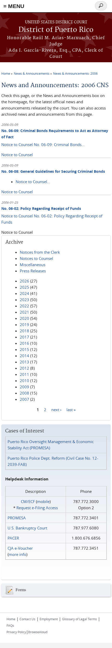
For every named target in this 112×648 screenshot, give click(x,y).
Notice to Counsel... (33, 181)
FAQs (10, 625)
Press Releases (33, 270)
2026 (24, 281)
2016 (24, 343)
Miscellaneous (32, 264)
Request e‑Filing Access (37, 507)
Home (5, 73)
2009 (24, 386)
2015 (24, 349)
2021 (24, 312)
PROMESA (17, 517)
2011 (24, 374)
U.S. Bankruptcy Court (27, 527)
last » (71, 409)
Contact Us (27, 619)
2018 (24, 330)
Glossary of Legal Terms (79, 619)
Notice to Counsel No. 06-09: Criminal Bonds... (43, 144)
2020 (24, 318)
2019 (24, 324)
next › (56, 409)
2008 (24, 393)
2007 (24, 399)
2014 (24, 355)
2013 (24, 361)
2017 (24, 337)
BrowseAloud (37, 632)
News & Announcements (31, 73)
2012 (24, 368)
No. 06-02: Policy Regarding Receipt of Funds (41, 208)
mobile (43, 501)
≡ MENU (13, 6)
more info (17, 554)
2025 (24, 287)
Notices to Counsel (36, 258)
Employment (49, 619)
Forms (21, 589)
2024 (24, 293)
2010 (24, 380)
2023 (24, 299)
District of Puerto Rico (56, 30)
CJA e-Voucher (20, 548)
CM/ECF (28, 501)
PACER (13, 538)
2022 (24, 305)
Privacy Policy (16, 632)
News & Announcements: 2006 (75, 73)
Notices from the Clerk (40, 252)
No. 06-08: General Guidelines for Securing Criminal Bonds (53, 171)
